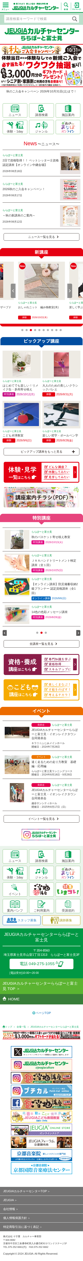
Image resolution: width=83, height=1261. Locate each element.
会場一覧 (21, 1026)
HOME (14, 999)
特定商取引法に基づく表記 (21, 1227)
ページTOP (43, 1013)
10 (61, 330)
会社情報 (9, 1209)
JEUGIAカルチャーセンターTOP (25, 1191)
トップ (8, 1026)
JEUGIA (8, 1200)
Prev (13, 291)
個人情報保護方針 (15, 1218)
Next (69, 291)
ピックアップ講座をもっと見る (41, 451)
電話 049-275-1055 (37, 964)
